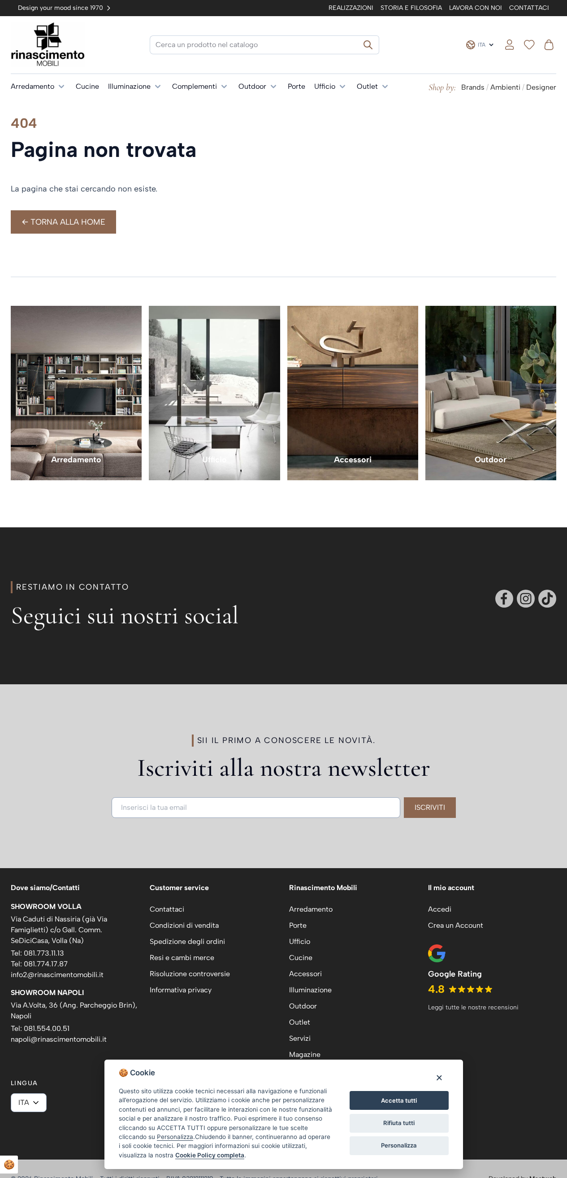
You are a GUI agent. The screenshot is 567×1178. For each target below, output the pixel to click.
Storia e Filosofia (411, 8)
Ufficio (324, 86)
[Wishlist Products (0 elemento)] (529, 45)
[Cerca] (368, 44)
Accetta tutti (399, 1100)
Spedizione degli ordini (187, 941)
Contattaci (529, 8)
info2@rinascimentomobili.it (57, 974)
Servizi (300, 1038)
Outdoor (252, 86)
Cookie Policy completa (209, 1155)
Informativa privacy (181, 990)
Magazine (304, 1054)
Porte (296, 86)
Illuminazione (129, 86)
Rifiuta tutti (399, 1122)
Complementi (194, 86)
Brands (473, 87)
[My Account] (509, 45)
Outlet (367, 86)
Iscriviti (430, 807)
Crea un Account (455, 925)
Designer (541, 87)
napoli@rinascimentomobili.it (59, 1039)
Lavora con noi (475, 8)
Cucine (87, 86)
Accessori (353, 460)
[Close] (439, 1077)
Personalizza (399, 1145)
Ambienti (505, 87)
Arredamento (32, 86)
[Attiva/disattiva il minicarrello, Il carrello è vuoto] (549, 45)
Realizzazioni (351, 8)
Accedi (439, 909)
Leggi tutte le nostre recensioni (473, 1007)
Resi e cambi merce (182, 957)
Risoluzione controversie (190, 973)
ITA (23, 1102)
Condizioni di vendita (184, 925)
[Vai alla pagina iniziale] (48, 44)
